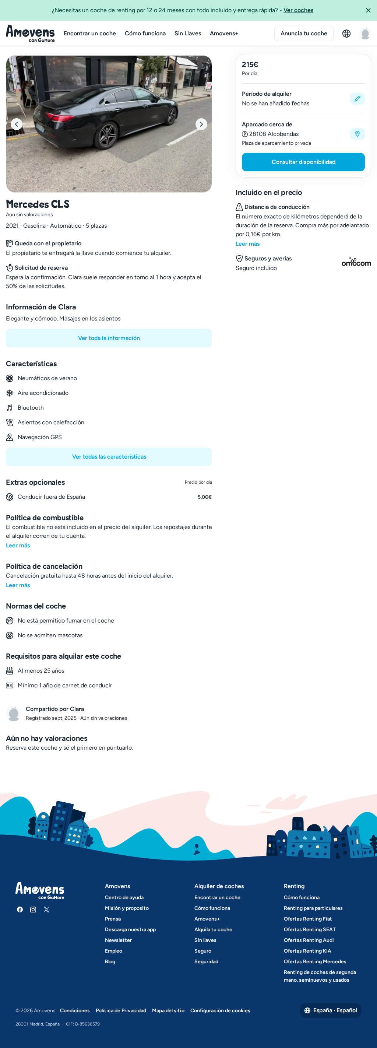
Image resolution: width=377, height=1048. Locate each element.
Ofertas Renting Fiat (308, 919)
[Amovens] (30, 33)
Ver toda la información (109, 337)
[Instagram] (33, 909)
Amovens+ (224, 33)
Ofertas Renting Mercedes (315, 961)
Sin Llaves (188, 33)
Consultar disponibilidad (303, 161)
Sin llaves (205, 940)
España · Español (335, 1010)
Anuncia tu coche (304, 33)
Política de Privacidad (121, 1010)
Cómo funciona (145, 33)
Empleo (113, 951)
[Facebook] (19, 909)
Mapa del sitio (168, 1010)
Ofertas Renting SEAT (310, 929)
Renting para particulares (313, 908)
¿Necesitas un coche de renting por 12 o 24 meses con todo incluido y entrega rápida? (182, 10)
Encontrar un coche (90, 33)
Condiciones (75, 1010)
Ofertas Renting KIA (307, 951)
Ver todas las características (109, 456)
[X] (46, 909)
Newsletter (118, 940)
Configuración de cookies (220, 1010)
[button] (368, 10)
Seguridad (206, 961)
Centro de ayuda (124, 897)
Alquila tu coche (213, 929)
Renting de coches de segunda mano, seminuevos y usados (320, 976)
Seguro (202, 951)
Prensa (113, 919)
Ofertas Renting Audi (309, 940)
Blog (110, 961)
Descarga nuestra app (130, 929)
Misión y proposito (127, 908)
